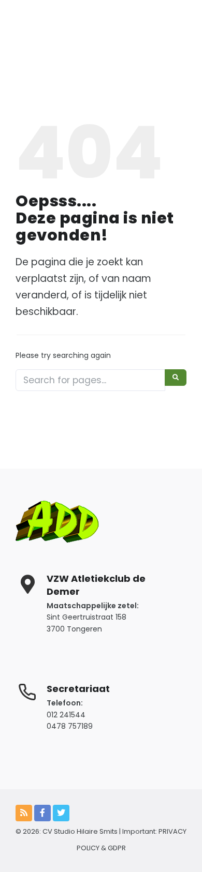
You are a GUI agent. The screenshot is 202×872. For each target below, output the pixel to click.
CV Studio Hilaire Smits (79, 831)
